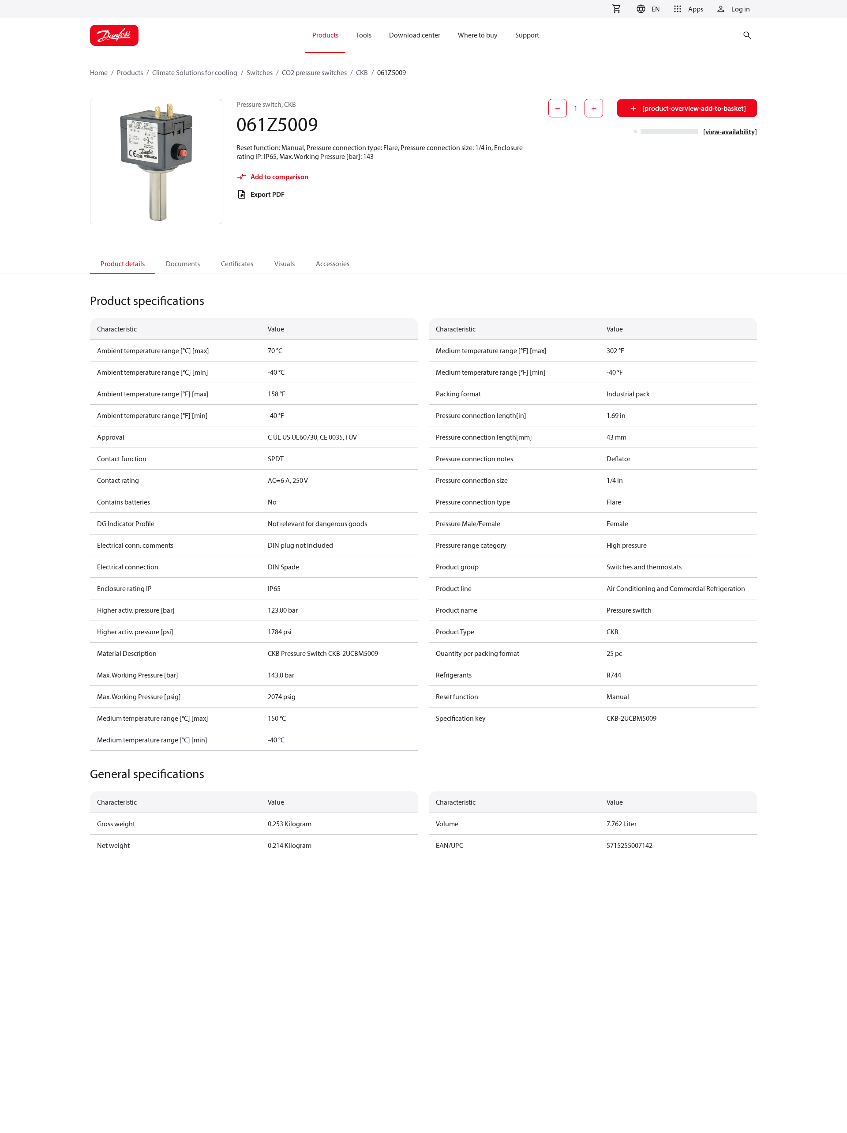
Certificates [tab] (237, 263)
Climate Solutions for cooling (194, 72)
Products (130, 72)
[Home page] (114, 35)
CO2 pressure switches (314, 72)
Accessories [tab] (332, 263)
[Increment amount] (594, 108)
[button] (647, 9)
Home (99, 72)
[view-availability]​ (730, 131)
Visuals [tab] (284, 263)
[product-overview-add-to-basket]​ (694, 108)
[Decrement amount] (557, 108)
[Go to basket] (616, 9)
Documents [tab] (183, 263)
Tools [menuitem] (363, 34)
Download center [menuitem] (414, 34)
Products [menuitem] (325, 34)
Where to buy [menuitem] (478, 34)
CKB (362, 72)
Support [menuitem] (527, 34)
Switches (260, 72)
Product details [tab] (123, 263)
